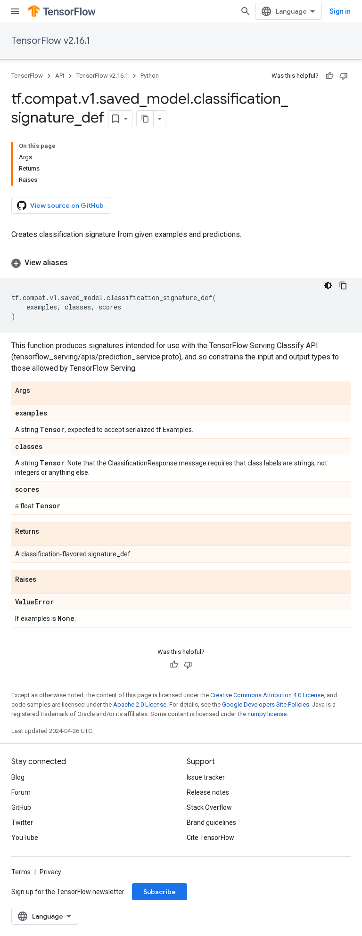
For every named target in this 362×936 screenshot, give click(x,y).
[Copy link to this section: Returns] (48, 531)
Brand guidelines (211, 822)
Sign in (340, 11)
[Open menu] (15, 11)
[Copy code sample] (343, 285)
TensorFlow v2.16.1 (50, 41)
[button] (181, 263)
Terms (21, 872)
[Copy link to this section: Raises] (45, 580)
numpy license (267, 713)
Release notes (208, 792)
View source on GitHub (67, 205)
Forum (21, 792)
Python (149, 75)
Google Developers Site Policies (265, 704)
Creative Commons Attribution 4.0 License (267, 695)
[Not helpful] (344, 76)
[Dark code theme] (328, 285)
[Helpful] (329, 76)
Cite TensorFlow (210, 837)
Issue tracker (206, 777)
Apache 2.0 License (139, 704)
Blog (18, 777)
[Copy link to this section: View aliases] (77, 263)
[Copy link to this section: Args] (39, 391)
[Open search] (245, 11)
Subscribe (159, 891)
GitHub (21, 807)
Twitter (22, 822)
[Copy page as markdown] (145, 119)
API (59, 75)
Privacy (50, 872)
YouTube (24, 837)
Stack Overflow (209, 807)
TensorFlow (27, 75)
